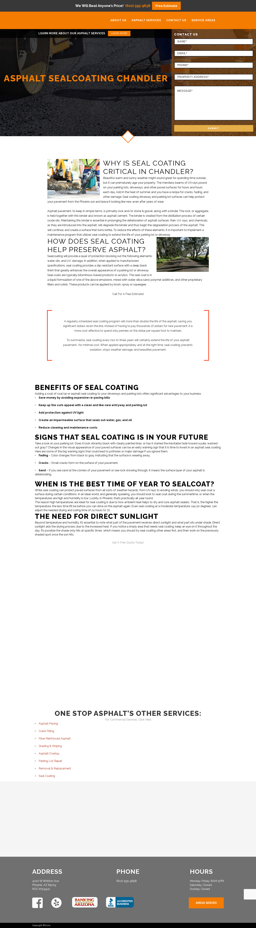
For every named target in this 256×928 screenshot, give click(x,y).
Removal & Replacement (55, 768)
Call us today (185, 656)
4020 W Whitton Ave (45, 881)
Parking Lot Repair (50, 761)
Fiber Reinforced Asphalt (55, 738)
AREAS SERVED (206, 903)
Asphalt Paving (48, 723)
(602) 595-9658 (137, 6)
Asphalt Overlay (49, 753)
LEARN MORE (119, 33)
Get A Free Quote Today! (128, 542)
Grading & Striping (50, 746)
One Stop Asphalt (171, 633)
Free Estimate (166, 6)
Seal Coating (47, 776)
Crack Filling (46, 731)
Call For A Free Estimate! (128, 294)
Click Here (144, 719)
